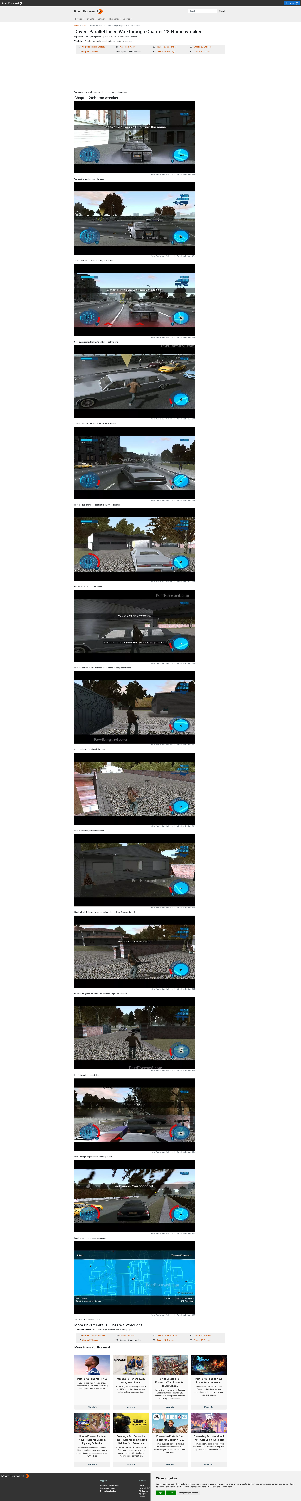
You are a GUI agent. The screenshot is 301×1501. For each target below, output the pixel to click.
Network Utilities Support (110, 1485)
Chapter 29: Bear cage (166, 51)
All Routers (143, 1491)
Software (52, 3)
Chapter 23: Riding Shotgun (93, 47)
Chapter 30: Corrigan (202, 51)
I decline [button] (171, 1493)
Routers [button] (78, 19)
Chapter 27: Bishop (90, 51)
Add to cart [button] (291, 3)
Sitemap (72, 3)
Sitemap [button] (127, 19)
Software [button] (102, 19)
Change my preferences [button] (188, 1493)
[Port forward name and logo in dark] (88, 11)
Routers (32, 3)
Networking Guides (108, 1491)
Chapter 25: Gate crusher (167, 47)
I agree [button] (160, 1493)
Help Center (62, 3)
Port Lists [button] (90, 19)
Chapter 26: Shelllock (202, 47)
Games (142, 1497)
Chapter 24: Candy (127, 47)
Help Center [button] (114, 19)
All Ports (142, 1494)
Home (76, 25)
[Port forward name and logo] (11, 3)
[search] (79, 3)
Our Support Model (108, 1488)
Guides (84, 25)
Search (222, 11)
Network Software (146, 1488)
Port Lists (42, 3)
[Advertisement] (150, 72)
